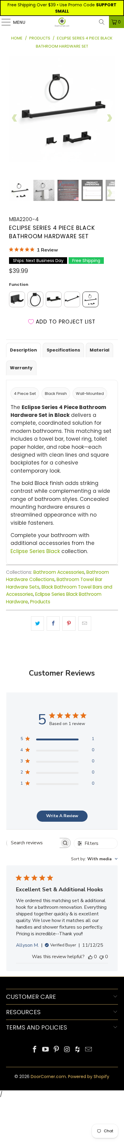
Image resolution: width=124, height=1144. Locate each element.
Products (40, 602)
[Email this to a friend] (84, 623)
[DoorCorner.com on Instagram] (67, 1049)
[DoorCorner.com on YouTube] (45, 1049)
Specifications (63, 350)
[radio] (17, 299)
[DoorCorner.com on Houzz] (77, 1049)
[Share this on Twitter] (37, 623)
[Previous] (15, 118)
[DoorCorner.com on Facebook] (34, 1049)
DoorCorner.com (48, 1077)
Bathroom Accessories (58, 572)
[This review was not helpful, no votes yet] (101, 956)
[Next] (109, 118)
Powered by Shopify (88, 1077)
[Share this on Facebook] (53, 623)
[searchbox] (33, 842)
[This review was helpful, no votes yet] (90, 956)
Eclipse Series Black (35, 551)
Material (99, 350)
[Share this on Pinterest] (68, 623)
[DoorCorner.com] (62, 22)
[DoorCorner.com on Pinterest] (56, 1049)
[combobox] (94, 859)
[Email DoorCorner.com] (88, 1049)
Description (23, 350)
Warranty (21, 368)
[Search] (101, 22)
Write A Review (62, 816)
